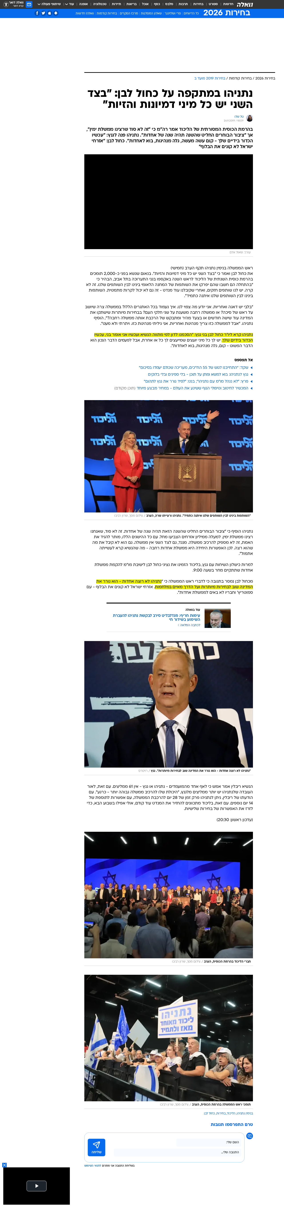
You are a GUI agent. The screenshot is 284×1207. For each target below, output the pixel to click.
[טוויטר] (43, 13)
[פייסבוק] (37, 13)
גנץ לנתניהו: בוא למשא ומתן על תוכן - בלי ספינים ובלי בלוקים (198, 375)
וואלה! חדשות (85, 13)
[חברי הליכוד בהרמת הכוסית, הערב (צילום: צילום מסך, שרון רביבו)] (168, 899)
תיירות (116, 4)
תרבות (183, 4)
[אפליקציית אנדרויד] (56, 13)
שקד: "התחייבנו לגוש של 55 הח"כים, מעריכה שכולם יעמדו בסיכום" (193, 368)
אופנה (83, 4)
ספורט (213, 4)
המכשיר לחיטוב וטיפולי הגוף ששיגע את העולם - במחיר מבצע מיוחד (192, 388)
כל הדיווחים (191, 13)
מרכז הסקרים (129, 13)
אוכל (145, 4)
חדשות (228, 4)
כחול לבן (209, 1113)
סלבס (169, 4)
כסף (157, 4)
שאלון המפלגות (151, 13)
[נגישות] (6, 4)
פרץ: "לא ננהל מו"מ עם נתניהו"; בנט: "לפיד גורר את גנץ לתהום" (196, 381)
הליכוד (231, 1113)
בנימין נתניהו (245, 1113)
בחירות (198, 4)
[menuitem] (225, 4)
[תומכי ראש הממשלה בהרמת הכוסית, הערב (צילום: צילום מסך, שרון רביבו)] (168, 1042)
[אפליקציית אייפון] (49, 13)
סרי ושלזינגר (173, 13)
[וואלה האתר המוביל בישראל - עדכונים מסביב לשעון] (245, 4)
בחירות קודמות (107, 13)
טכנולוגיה (99, 4)
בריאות (131, 4)
